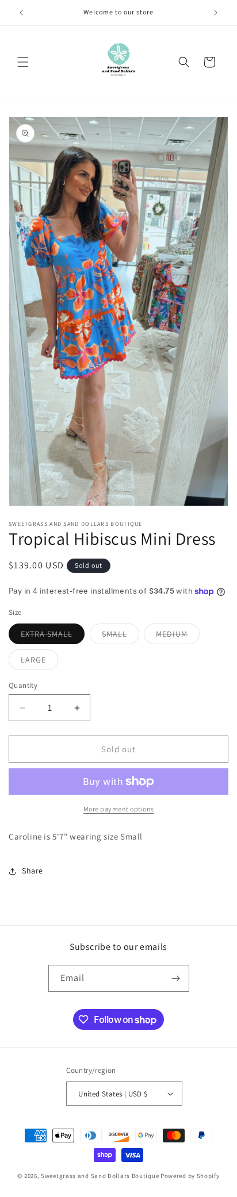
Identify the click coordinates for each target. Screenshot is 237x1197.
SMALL (120, 636)
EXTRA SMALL (53, 636)
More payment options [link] (118, 809)
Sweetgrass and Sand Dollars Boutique (100, 1176)
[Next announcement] (215, 12)
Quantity (23, 685)
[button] (23, 62)
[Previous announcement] (21, 12)
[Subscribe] (176, 978)
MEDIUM (178, 636)
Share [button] (32, 870)
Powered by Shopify (190, 1176)
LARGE (39, 662)
